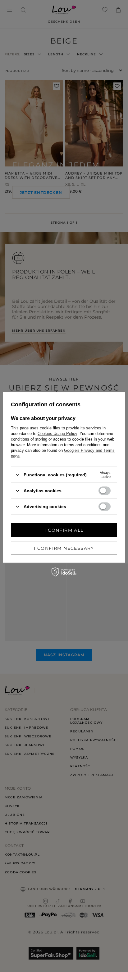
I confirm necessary (64, 548)
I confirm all (63, 530)
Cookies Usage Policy (57, 433)
